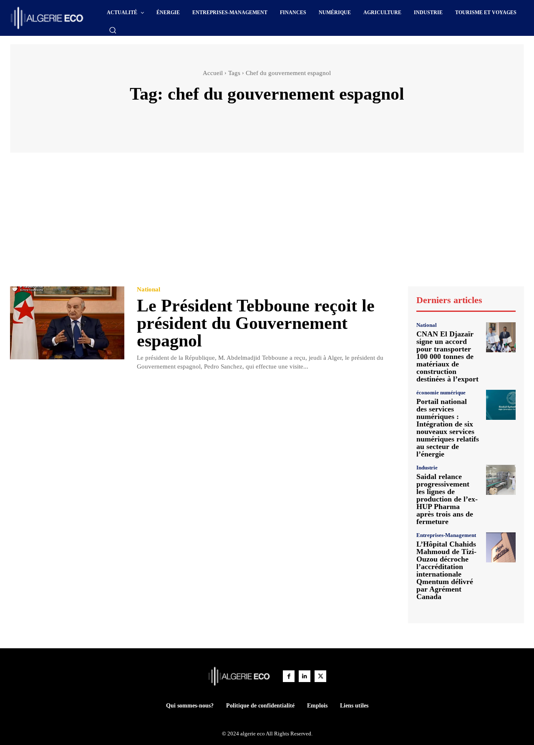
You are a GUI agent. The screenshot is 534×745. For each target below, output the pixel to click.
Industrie (427, 467)
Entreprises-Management (446, 535)
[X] (320, 676)
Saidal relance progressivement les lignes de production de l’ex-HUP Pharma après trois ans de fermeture (447, 499)
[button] (112, 30)
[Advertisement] (267, 223)
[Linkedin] (304, 676)
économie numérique (441, 392)
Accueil (213, 73)
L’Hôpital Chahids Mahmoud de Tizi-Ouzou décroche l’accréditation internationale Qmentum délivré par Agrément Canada (446, 570)
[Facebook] (289, 676)
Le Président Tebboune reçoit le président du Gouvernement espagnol (256, 323)
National (148, 289)
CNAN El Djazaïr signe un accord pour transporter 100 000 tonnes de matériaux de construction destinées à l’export (447, 356)
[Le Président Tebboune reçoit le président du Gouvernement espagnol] (67, 322)
